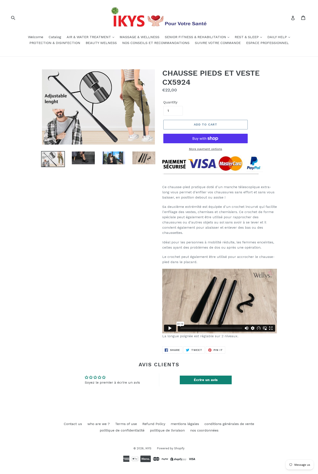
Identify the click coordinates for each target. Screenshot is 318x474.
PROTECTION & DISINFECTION (54, 43)
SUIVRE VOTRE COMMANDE (218, 43)
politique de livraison (167, 430)
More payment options (205, 149)
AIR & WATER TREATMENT (89, 37)
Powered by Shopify (171, 448)
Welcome (35, 37)
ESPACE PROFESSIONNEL (267, 43)
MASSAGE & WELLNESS (139, 37)
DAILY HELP (277, 37)
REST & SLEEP (247, 37)
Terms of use (126, 424)
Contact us (73, 424)
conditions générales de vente (229, 424)
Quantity (170, 102)
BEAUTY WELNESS (101, 43)
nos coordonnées (204, 430)
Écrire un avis (206, 380)
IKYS (148, 448)
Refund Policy (153, 424)
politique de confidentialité (122, 430)
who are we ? (98, 424)
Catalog (55, 37)
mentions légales (185, 424)
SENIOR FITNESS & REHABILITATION (196, 37)
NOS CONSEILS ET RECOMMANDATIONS (156, 43)
